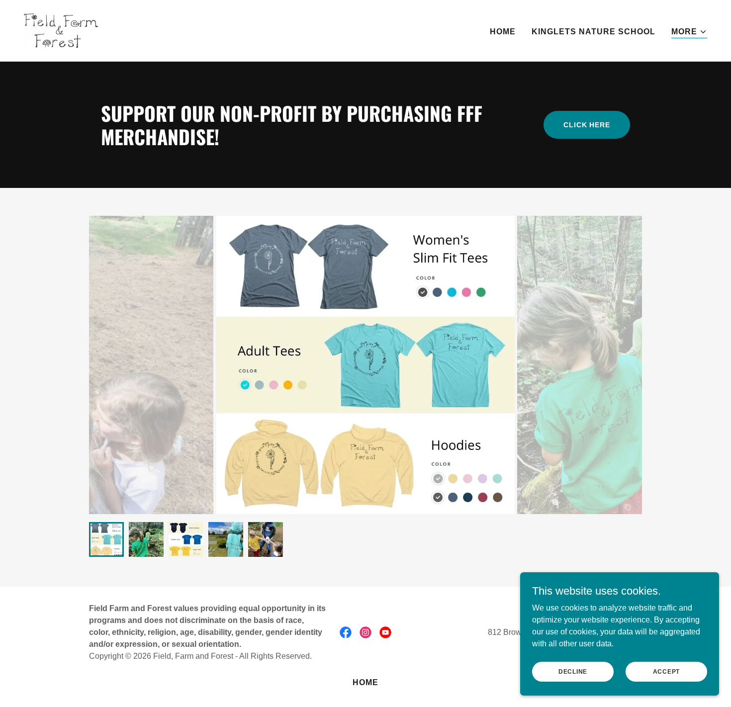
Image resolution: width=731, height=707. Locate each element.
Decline (572, 671)
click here (586, 125)
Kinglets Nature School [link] (593, 31)
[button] (689, 32)
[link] (61, 30)
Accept (666, 671)
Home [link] (503, 31)
